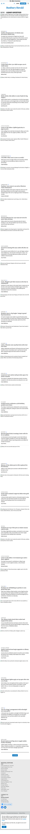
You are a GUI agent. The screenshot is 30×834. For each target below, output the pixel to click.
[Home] (4, 3)
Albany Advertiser (13, 12)
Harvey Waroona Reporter (6, 777)
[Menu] (1, 3)
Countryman (3, 773)
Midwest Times (4, 783)
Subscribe (23, 3)
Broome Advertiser (4, 768)
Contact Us (3, 813)
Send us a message (7, 804)
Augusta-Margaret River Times (6, 767)
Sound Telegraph (4, 790)
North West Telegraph (5, 786)
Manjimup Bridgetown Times (6, 781)
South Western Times (5, 789)
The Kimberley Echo (5, 780)
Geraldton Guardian (4, 774)
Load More (15, 755)
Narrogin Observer (4, 784)
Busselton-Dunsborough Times (6, 771)
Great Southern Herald (5, 776)
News (3, 12)
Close (4, 826)
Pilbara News (3, 787)
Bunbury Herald (4, 770)
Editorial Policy (22, 813)
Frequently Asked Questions (12, 813)
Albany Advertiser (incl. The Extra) (7, 765)
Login (17, 3)
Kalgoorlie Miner (4, 779)
